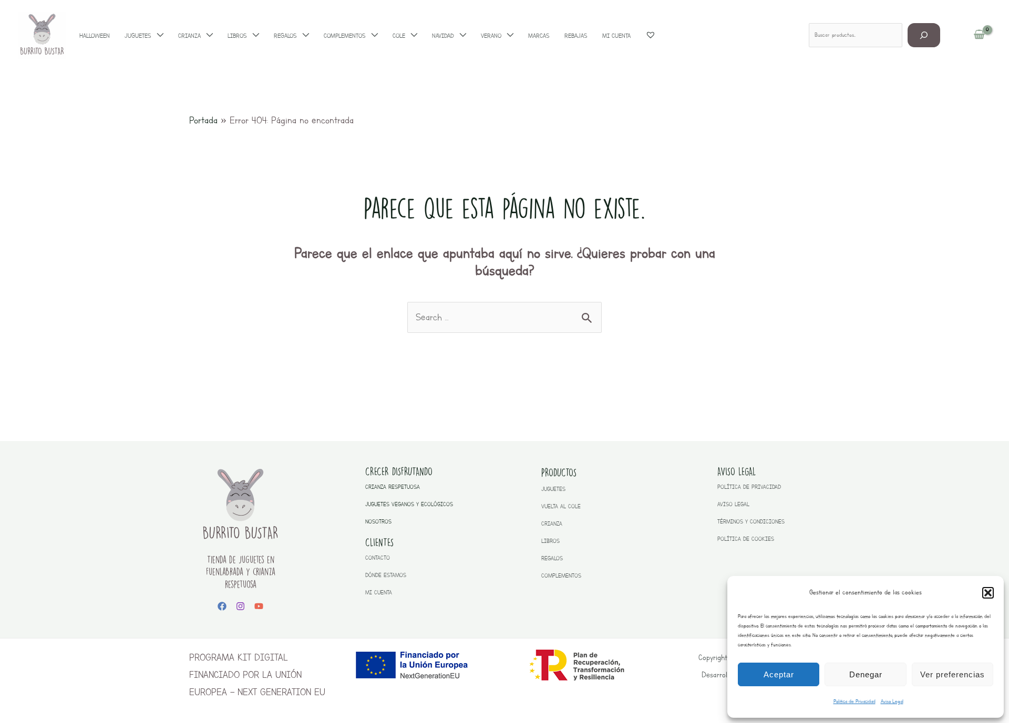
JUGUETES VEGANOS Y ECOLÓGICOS (409, 504)
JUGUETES (553, 489)
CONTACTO (377, 558)
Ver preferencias (952, 674)
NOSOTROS (378, 522)
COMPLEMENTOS (561, 576)
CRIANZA (551, 524)
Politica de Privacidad (854, 701)
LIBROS (550, 541)
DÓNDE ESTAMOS (385, 575)
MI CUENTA (378, 592)
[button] (988, 593)
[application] (157, 35)
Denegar (865, 674)
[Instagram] (240, 606)
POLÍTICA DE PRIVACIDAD (749, 487)
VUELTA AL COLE (561, 506)
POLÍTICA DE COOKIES (745, 539)
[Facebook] (222, 606)
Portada (203, 120)
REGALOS (552, 558)
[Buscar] (924, 35)
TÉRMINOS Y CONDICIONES (751, 522)
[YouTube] (258, 606)
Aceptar (779, 674)
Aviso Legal (892, 701)
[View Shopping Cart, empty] (979, 35)
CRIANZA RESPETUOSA (392, 487)
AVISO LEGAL (733, 504)
